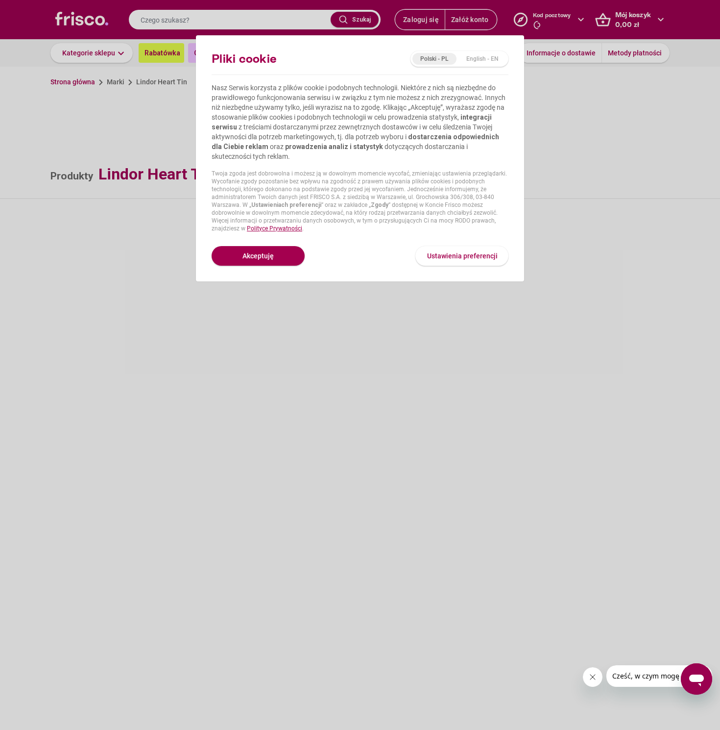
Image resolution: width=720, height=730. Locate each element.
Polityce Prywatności (274, 228)
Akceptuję (258, 256)
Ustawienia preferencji (462, 256)
